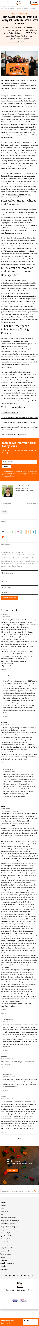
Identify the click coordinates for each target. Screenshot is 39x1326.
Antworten (3, 669)
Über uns (3, 1202)
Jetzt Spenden (4, 1242)
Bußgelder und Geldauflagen (9, 1248)
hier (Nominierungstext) (16, 194)
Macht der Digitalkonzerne (8, 1233)
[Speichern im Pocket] (18, 532)
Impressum (4, 1269)
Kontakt (2, 1266)
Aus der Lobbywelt (11, 6)
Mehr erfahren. (13, 1170)
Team (2, 1208)
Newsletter (3, 1260)
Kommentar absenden (9, 597)
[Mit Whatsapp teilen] (13, 532)
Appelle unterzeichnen (7, 1263)
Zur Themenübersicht (32, 503)
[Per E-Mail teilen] (23, 532)
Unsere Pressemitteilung (9, 412)
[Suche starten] (36, 1191)
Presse (4, 511)
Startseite (2, 6)
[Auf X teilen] (8, 532)
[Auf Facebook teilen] (3, 532)
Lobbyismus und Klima (7, 1230)
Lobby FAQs (3, 1205)
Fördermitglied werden (7, 1239)
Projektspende (4, 1251)
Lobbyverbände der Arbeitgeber (18, 135)
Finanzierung (4, 1212)
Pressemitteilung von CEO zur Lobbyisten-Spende (18, 422)
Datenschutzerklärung (8, 476)
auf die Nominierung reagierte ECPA (18, 238)
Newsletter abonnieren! (27, 1322)
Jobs (1, 1215)
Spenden (34, 2)
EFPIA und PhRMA (19, 375)
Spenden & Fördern (6, 1236)
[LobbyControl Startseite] (18, 2)
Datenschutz (21, 1290)
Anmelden (6, 466)
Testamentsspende (6, 1254)
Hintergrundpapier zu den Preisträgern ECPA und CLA (19, 417)
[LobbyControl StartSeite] (19, 1285)
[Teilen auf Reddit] (3, 537)
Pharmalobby (7, 138)
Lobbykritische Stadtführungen (9, 1221)
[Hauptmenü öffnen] (9, 2)
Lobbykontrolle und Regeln (8, 1227)
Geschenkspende (5, 1245)
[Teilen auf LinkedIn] (34, 532)
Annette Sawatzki (14, 42)
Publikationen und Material (8, 1218)
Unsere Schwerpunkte (7, 1224)
